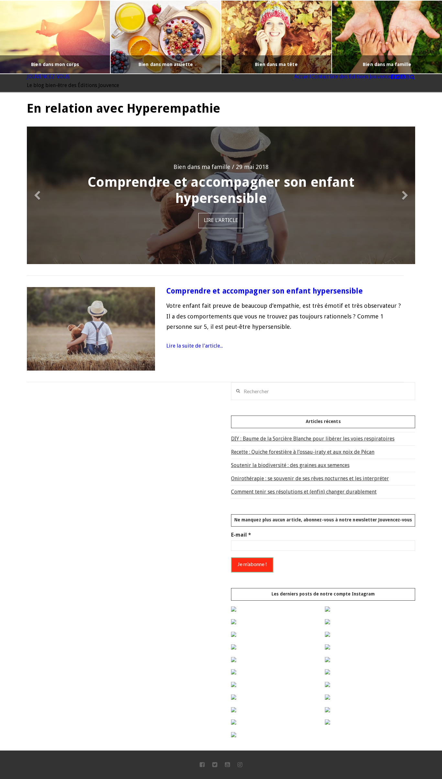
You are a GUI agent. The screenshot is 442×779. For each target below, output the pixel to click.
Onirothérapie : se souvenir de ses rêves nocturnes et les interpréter (310, 478)
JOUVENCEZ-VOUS (48, 76)
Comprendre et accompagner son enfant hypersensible (264, 291)
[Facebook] (202, 765)
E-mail (241, 535)
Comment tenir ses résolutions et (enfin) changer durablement (304, 492)
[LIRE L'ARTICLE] (91, 328)
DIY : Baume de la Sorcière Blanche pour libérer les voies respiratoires (312, 439)
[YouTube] (227, 765)
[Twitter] (214, 765)
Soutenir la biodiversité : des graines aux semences (290, 465)
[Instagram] (240, 765)
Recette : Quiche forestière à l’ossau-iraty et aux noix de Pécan (302, 452)
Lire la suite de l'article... (194, 346)
